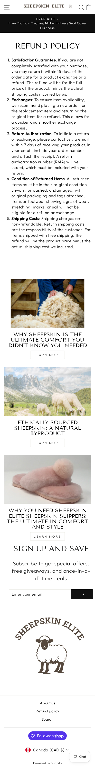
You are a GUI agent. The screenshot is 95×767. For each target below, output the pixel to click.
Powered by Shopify (47, 763)
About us (47, 703)
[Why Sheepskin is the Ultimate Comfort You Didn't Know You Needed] (47, 303)
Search (47, 719)
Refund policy (47, 711)
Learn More (47, 355)
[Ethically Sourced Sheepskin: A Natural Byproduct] (47, 391)
